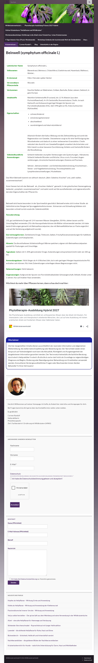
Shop (85, 40)
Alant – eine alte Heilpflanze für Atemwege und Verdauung (29, 620)
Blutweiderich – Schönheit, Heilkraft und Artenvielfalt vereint (30, 635)
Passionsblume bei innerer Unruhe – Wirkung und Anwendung (31, 610)
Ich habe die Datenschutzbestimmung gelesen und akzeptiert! (37, 478)
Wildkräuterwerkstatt (13, 25)
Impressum (87, 658)
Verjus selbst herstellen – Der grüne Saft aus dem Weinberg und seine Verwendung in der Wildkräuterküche (47, 615)
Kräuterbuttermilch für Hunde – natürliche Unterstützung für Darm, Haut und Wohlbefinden (42, 645)
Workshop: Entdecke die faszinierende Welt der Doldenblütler (59, 40)
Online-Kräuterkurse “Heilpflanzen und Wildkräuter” (23, 30)
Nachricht (11, 548)
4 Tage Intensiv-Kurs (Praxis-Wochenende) (20, 40)
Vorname (14, 455)
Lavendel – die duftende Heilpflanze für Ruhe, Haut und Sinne (30, 630)
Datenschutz (15, 474)
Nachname (14, 445)
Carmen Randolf (25, 44)
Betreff (10, 540)
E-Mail (13, 464)
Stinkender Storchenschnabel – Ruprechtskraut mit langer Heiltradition (34, 625)
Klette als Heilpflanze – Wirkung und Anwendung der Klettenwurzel (33, 605)
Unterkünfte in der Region (49, 44)
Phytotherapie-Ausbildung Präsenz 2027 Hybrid (41, 25)
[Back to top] (93, 658)
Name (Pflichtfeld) (14, 523)
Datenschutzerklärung (29, 579)
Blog (36, 44)
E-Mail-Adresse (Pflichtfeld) (18, 531)
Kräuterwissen (10, 44)
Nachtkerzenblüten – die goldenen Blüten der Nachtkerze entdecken (33, 640)
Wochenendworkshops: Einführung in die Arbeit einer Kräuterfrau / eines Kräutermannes (36, 35)
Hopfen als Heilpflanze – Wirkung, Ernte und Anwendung (29, 600)
